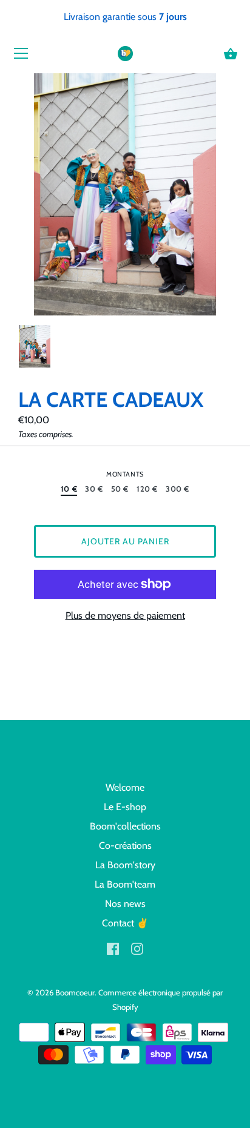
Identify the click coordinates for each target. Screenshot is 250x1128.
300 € (177, 488)
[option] (34, 348)
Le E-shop (125, 807)
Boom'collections (125, 826)
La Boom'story (125, 865)
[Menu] (21, 56)
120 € (147, 488)
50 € (120, 488)
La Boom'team (125, 884)
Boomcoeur (75, 992)
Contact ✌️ (125, 923)
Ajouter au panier (125, 541)
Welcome (125, 787)
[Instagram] (137, 947)
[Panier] (230, 54)
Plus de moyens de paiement (125, 615)
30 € (94, 488)
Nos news (125, 903)
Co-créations (125, 845)
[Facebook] (113, 947)
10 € (69, 488)
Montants (124, 474)
